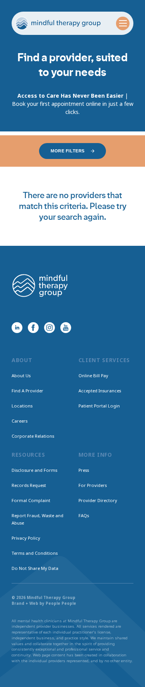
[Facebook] (33, 327)
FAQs (83, 515)
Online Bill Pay (93, 375)
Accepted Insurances (99, 391)
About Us (21, 375)
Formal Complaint (31, 500)
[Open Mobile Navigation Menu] (123, 23)
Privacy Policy (26, 538)
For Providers (92, 485)
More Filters (68, 150)
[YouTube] (65, 327)
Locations (22, 406)
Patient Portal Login (99, 406)
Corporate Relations (33, 436)
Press (83, 470)
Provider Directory (97, 500)
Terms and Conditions (35, 553)
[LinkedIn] (17, 327)
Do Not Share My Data (35, 568)
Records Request (29, 485)
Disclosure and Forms (34, 470)
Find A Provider (27, 391)
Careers (19, 421)
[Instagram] (49, 327)
